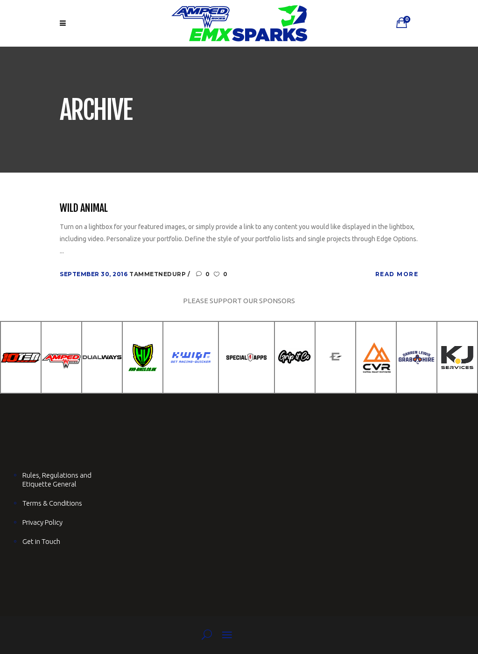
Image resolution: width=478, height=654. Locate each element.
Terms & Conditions (52, 503)
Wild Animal (83, 208)
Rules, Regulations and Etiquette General (56, 479)
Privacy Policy (42, 522)
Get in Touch (41, 541)
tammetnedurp (158, 274)
